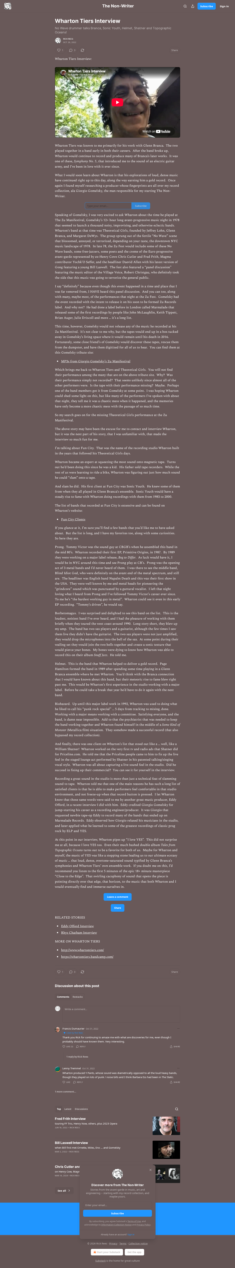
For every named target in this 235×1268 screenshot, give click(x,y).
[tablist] (70, 996)
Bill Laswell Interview (71, 1143)
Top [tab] (59, 1109)
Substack (100, 1260)
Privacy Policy (143, 1224)
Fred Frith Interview (70, 1119)
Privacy (113, 1243)
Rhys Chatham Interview (79, 932)
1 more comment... (65, 1091)
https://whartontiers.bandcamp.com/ (87, 956)
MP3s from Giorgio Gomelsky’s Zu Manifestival (95, 361)
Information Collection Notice (116, 1224)
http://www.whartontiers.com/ (82, 950)
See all (62, 1190)
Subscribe (206, 6)
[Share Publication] (192, 6)
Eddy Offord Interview (77, 926)
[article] (117, 1125)
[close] (150, 1170)
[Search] (185, 6)
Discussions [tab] (81, 1109)
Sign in (224, 6)
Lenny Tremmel (71, 1068)
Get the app (134, 1252)
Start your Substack (108, 1252)
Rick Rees (68, 39)
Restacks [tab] (78, 996)
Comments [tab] (63, 996)
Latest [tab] (67, 1109)
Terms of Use (134, 1221)
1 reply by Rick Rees (77, 1056)
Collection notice (138, 1243)
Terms (122, 1243)
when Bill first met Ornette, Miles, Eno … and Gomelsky (87, 1147)
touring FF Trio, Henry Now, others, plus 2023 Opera (86, 1123)
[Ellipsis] (178, 1028)
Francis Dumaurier (73, 1028)
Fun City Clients (73, 519)
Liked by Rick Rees (74, 1032)
